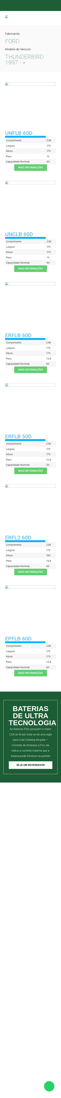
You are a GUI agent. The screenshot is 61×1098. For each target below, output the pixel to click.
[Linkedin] (42, 6)
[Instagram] (35, 6)
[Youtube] (49, 6)
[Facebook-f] (29, 6)
